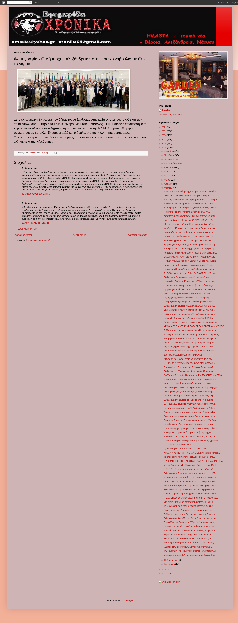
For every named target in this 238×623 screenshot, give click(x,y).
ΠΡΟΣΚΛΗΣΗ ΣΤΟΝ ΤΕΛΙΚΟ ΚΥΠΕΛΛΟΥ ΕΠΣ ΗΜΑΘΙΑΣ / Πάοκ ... (195, 461)
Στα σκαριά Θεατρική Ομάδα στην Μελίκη (183, 355)
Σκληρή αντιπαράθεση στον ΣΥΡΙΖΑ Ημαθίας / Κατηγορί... (190, 338)
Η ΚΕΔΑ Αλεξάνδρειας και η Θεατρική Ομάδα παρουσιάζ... (190, 261)
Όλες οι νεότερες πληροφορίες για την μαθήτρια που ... (189, 510)
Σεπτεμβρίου (170, 163)
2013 (164, 573)
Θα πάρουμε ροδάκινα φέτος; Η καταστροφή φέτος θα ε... (190, 236)
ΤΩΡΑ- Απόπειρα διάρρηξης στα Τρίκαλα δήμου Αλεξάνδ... (191, 191)
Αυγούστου (169, 167)
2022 (164, 127)
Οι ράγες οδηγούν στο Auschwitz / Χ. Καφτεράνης (187, 297)
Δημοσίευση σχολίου (28, 229)
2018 (164, 135)
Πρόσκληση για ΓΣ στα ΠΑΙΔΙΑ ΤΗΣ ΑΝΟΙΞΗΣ (185, 449)
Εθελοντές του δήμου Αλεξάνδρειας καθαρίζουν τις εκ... (189, 371)
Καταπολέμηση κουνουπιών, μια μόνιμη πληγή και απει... (190, 216)
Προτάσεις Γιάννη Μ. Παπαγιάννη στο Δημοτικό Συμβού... (190, 420)
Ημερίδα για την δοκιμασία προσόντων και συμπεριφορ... (190, 424)
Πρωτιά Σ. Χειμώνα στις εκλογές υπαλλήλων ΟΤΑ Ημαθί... (190, 318)
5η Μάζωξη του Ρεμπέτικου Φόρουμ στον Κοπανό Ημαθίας (191, 334)
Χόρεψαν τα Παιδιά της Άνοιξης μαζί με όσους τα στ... (188, 534)
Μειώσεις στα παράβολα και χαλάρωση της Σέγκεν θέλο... (190, 555)
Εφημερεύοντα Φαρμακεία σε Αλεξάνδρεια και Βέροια (188, 265)
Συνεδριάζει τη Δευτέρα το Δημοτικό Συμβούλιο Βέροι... (189, 306)
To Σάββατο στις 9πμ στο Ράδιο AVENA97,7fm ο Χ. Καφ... (190, 273)
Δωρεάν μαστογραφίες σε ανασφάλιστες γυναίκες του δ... (190, 416)
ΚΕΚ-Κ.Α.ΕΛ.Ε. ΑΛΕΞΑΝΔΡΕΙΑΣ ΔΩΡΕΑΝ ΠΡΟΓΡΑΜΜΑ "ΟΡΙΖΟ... (195, 326)
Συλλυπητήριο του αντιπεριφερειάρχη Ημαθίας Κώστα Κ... (191, 330)
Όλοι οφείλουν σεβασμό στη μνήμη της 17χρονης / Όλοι (190, 404)
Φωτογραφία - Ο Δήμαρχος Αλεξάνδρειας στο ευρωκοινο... (191, 208)
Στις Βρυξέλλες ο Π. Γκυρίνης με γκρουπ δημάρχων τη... (190, 248)
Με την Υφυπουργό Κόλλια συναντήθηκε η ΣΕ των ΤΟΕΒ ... (191, 465)
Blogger (129, 600)
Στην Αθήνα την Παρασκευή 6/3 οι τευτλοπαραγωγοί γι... (190, 522)
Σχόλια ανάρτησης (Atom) (38, 240)
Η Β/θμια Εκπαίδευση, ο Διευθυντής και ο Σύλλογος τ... (189, 285)
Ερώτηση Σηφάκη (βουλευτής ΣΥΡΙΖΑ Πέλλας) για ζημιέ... (190, 220)
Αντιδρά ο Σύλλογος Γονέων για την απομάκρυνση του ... (190, 342)
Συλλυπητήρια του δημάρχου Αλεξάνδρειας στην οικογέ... (190, 314)
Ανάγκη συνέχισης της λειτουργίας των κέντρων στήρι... (189, 391)
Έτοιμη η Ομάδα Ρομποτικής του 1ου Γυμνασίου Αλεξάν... (191, 494)
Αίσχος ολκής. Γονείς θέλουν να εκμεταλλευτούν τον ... (189, 359)
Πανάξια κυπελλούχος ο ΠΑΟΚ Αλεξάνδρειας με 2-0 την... (190, 408)
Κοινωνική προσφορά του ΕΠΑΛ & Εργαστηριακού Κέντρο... (192, 453)
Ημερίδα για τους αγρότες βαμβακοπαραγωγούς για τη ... (190, 244)
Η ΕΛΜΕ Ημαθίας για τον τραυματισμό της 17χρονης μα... (191, 498)
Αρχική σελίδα (79, 235)
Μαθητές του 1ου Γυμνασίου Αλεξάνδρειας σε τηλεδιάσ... (190, 530)
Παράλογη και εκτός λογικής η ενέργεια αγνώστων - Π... (189, 212)
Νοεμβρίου (169, 155)
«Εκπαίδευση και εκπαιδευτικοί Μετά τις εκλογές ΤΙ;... (188, 538)
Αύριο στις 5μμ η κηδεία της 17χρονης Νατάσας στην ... (189, 347)
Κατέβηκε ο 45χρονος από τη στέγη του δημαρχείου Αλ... (190, 228)
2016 (164, 143)
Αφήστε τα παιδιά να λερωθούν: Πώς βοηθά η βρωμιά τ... (190, 253)
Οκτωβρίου (169, 159)
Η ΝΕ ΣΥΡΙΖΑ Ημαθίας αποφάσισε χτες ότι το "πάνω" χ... (190, 469)
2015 (164, 147)
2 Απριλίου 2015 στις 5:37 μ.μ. (36, 223)
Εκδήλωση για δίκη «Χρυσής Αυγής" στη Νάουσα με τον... (190, 518)
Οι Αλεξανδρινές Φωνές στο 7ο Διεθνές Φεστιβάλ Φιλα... (189, 257)
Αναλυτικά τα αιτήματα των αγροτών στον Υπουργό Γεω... (190, 412)
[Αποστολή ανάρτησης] (55, 153)
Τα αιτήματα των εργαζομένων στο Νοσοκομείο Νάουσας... (191, 477)
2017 (164, 139)
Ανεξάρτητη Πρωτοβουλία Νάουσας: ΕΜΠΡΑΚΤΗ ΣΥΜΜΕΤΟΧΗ (194, 375)
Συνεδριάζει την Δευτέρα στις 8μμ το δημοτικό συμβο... (189, 400)
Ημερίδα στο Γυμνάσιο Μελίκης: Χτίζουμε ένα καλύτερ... (189, 526)
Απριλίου (168, 184)
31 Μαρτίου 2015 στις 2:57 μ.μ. (36, 194)
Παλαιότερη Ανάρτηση (136, 235)
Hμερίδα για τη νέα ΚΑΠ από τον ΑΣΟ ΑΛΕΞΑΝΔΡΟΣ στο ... (191, 289)
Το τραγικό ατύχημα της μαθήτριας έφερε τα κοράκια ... (189, 506)
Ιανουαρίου (169, 564)
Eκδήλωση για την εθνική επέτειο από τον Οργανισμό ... (189, 310)
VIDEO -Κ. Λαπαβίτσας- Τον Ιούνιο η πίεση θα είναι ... (188, 383)
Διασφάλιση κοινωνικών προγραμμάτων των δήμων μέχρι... (191, 387)
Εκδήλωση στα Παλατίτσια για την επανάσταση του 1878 (190, 473)
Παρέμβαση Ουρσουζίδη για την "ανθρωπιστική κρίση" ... (190, 269)
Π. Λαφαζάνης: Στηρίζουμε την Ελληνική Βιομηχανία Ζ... (189, 367)
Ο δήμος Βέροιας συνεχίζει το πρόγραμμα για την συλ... (189, 301)
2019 (164, 131)
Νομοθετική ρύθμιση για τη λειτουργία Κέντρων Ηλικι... (189, 240)
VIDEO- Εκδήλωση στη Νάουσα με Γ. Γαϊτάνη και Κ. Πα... (190, 481)
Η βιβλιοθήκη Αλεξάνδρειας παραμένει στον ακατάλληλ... (190, 363)
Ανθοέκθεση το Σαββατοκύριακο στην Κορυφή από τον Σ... (191, 195)
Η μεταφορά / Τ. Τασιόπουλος (177, 445)
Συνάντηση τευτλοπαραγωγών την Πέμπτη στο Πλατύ (189, 204)
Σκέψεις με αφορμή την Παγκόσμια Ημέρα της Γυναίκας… (190, 514)
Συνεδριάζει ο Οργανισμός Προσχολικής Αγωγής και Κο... (190, 432)
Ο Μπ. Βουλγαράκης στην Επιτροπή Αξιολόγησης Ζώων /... (191, 428)
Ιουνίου (168, 175)
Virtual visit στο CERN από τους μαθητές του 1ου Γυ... (189, 502)
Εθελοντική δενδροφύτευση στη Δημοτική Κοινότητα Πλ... (190, 351)
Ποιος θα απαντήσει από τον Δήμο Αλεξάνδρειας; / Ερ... (189, 395)
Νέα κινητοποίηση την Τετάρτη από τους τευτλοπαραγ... (190, 542)
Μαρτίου (168, 188)
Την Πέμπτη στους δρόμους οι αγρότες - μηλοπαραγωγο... (191, 551)
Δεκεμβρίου (169, 151)
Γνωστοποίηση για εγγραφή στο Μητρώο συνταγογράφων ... (192, 440)
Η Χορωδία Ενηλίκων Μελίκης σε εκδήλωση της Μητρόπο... (191, 281)
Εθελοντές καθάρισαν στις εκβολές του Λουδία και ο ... (189, 277)
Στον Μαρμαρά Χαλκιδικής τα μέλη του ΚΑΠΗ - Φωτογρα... (191, 200)
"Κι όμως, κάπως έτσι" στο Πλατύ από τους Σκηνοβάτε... (190, 224)
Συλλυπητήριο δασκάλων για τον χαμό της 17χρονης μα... (190, 379)
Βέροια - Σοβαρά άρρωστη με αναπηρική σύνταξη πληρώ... (191, 322)
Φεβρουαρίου (171, 560)
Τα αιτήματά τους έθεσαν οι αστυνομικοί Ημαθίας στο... (189, 457)
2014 (164, 569)
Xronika (166, 110)
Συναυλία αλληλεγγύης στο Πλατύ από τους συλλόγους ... (190, 436)
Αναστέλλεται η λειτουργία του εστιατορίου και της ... (188, 293)
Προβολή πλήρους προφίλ (171, 114)
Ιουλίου (168, 171)
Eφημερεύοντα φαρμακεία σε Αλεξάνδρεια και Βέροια (188, 232)
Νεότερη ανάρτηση (23, 235)
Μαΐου (167, 180)
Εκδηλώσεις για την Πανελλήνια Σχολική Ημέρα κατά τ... (190, 489)
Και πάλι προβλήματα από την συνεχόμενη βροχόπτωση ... (191, 485)
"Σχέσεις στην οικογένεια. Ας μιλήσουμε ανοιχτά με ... (188, 547)
